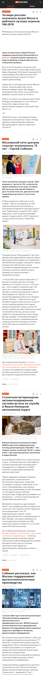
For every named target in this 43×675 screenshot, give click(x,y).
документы (15, 379)
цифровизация (24, 555)
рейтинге (6, 57)
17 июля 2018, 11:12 (8, 28)
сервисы (5, 555)
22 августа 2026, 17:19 (9, 586)
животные (14, 555)
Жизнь (32, 6)
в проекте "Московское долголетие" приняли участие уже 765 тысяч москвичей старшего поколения (21, 364)
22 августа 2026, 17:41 (9, 413)
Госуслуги (6, 379)
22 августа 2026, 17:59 (9, 152)
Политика (11, 6)
